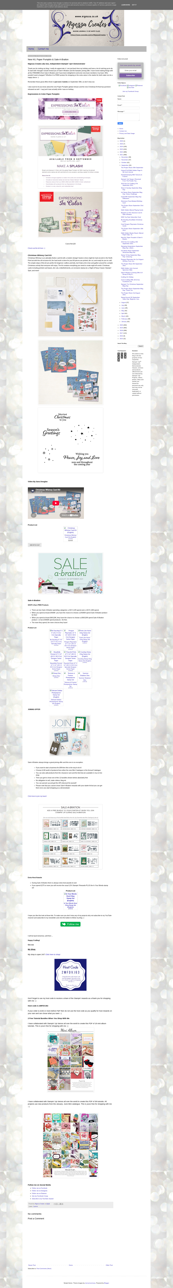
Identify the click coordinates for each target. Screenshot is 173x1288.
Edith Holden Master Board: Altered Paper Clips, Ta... (132, 234)
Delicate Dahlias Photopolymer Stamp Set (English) (56, 701)
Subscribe (130, 75)
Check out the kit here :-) (36, 248)
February (124, 319)
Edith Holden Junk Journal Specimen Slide (129, 269)
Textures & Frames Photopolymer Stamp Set (70, 684)
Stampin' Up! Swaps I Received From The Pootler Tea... (131, 180)
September (125, 165)
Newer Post (32, 1265)
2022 (121, 152)
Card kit (35, 1206)
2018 (121, 330)
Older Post (109, 1265)
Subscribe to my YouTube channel (42, 1199)
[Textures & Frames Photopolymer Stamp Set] (70, 680)
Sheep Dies (56, 676)
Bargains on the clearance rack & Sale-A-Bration (131, 213)
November (124, 160)
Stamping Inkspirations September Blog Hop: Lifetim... (132, 247)
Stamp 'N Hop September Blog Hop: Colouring (130, 256)
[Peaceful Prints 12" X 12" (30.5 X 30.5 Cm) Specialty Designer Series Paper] (70, 660)
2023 (121, 149)
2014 (121, 338)
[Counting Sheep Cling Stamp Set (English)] (85, 656)
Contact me (43, 49)
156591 (85, 662)
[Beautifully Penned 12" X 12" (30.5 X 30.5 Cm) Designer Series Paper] (56, 660)
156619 (70, 908)
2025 (121, 144)
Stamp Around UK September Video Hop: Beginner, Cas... (130, 298)
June (123, 308)
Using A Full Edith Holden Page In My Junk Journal (131, 171)
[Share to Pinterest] (62, 1204)
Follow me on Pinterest (39, 1193)
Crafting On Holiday (127, 277)
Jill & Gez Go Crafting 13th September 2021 (129, 242)
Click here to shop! (52, 954)
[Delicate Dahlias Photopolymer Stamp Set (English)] (56, 697)
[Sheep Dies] (56, 673)
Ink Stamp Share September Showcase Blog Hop (130, 251)
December (124, 157)
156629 (56, 645)
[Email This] (55, 1204)
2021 (121, 154)
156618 (85, 681)
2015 (121, 336)
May (123, 310)
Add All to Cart (35, 545)
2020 (121, 325)
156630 (56, 670)
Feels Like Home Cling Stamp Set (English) (84, 639)
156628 (70, 670)
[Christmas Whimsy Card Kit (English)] (70, 532)
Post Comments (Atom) (44, 1268)
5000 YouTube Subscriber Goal (131, 217)
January (124, 321)
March (123, 316)
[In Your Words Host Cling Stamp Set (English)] (70, 900)
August (123, 302)
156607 (85, 643)
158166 (70, 538)
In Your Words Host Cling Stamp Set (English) (70, 905)
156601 (56, 705)
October (124, 162)
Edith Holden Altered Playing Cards (132, 210)
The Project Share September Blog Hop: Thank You (132, 289)
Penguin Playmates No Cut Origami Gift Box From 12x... (132, 260)
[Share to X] (59, 1204)
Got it (134, 5)
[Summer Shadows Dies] (85, 675)
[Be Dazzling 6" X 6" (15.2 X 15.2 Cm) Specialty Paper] (56, 637)
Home (31, 49)
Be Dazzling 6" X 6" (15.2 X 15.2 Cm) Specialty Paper (56, 641)
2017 (121, 333)
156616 (70, 687)
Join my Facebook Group (40, 1196)
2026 (121, 141)
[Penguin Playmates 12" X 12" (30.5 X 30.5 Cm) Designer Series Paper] (70, 639)
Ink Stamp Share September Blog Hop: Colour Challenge (131, 193)
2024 (121, 146)
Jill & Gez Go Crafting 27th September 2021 (129, 184)
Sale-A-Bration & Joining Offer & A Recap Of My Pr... (131, 273)
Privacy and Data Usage (127, 133)
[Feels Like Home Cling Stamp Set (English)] (85, 635)
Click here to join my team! (37, 796)
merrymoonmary (90, 1283)
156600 (56, 677)
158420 (70, 649)
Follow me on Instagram (39, 1191)
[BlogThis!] (57, 1204)
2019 (121, 328)
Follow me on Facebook (39, 1188)
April (123, 313)
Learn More (125, 5)
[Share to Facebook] (60, 1204)
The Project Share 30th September (132, 167)
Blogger (106, 1283)
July (122, 305)
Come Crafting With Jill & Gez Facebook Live (130, 280)
